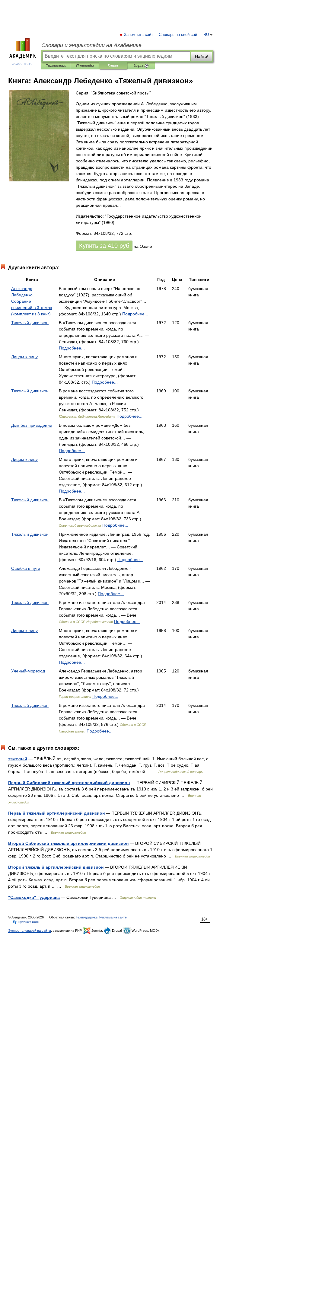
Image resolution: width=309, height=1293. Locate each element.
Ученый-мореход (28, 671)
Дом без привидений (31, 425)
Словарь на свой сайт (179, 35)
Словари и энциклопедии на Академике (91, 45)
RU (206, 35)
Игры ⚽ (141, 66)
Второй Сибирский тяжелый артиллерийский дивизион (68, 843)
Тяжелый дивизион (30, 322)
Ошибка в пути (25, 568)
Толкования (56, 66)
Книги (113, 66)
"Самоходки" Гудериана (34, 897)
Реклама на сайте (113, 917)
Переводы (85, 66)
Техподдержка (86, 917)
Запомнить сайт (139, 35)
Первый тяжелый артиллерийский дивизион (56, 813)
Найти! (201, 56)
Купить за (104, 245)
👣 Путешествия (26, 922)
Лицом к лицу (24, 356)
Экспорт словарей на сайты (29, 930)
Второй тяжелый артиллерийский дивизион (56, 867)
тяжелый (17, 758)
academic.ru (22, 64)
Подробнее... (135, 313)
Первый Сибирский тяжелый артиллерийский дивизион (69, 782)
